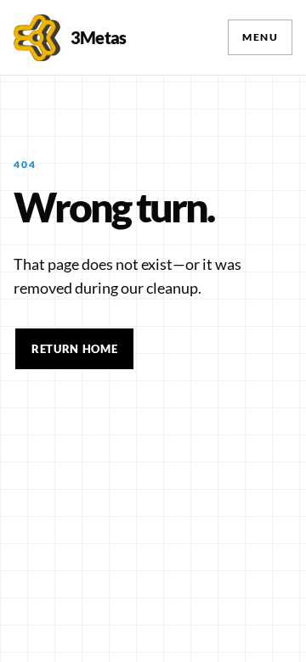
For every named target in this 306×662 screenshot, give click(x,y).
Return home (74, 349)
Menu (260, 37)
